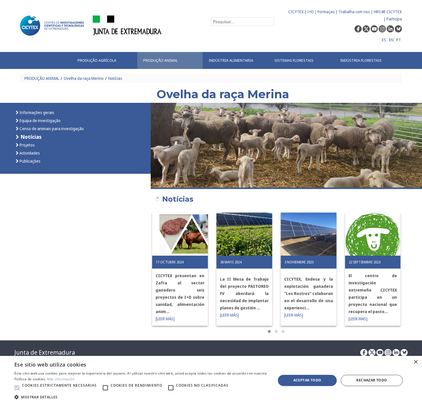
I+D (310, 11)
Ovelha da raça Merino (84, 78)
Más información (61, 379)
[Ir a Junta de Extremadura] (127, 25)
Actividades (29, 153)
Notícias (115, 78)
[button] (269, 331)
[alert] (211, 380)
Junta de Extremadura (44, 352)
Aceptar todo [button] (307, 380)
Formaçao (326, 11)
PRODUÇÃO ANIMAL (41, 78)
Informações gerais (36, 112)
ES (384, 40)
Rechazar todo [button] (371, 380)
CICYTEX (296, 11)
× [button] (415, 362)
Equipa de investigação (40, 120)
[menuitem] (104, 60)
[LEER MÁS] (165, 318)
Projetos (27, 145)
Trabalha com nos (354, 11)
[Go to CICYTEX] (53, 26)
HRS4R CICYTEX (388, 11)
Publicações (29, 161)
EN (391, 40)
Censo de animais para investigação (51, 128)
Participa (394, 19)
